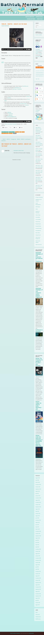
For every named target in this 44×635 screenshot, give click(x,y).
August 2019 (38, 553)
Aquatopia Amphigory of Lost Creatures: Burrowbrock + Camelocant (39, 257)
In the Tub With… (38, 219)
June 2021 (37, 524)
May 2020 (37, 544)
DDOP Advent (38, 206)
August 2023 (38, 509)
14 (39, 72)
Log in (37, 612)
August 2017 (38, 575)
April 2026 (37, 480)
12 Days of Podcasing (39, 197)
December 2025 (38, 484)
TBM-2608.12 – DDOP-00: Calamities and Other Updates (39, 144)
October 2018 (38, 562)
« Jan (36, 78)
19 (37, 74)
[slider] (29, 49)
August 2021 (38, 522)
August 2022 (38, 515)
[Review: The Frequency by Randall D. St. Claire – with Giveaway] (39, 375)
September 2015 (38, 589)
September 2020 (38, 535)
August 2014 (38, 598)
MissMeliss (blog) (39, 16)
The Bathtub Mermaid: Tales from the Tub (39, 51)
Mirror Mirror (38, 232)
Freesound (26, 105)
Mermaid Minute (38, 226)
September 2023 (38, 506)
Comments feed (38, 616)
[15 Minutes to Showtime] (39, 336)
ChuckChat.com (25, 86)
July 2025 (37, 493)
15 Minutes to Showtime (39, 330)
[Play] (3, 49)
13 (38, 72)
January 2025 (38, 495)
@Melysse (9, 112)
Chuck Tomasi (17, 131)
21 (39, 74)
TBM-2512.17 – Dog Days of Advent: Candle (39, 187)
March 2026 (38, 482)
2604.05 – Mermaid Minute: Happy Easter (39, 150)
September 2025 (38, 489)
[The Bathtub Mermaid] (22, 14)
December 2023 (38, 502)
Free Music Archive (23, 103)
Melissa (8, 25)
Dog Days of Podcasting (17, 89)
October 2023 (38, 504)
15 (40, 72)
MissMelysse (10, 113)
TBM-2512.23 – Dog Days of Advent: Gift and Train (39, 172)
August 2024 (38, 500)
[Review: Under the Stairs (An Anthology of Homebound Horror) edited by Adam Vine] (39, 457)
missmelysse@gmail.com (11, 116)
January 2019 (38, 555)
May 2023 (37, 511)
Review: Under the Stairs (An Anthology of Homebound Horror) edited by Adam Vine (39, 440)
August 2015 (38, 591)
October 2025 (38, 486)
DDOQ (37, 209)
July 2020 (37, 540)
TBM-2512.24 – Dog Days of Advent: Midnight (39, 160)
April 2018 (37, 569)
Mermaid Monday (38, 228)
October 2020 (38, 533)
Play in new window (8, 124)
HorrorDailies (38, 217)
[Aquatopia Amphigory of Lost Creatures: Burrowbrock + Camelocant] (39, 269)
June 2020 (37, 542)
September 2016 (38, 582)
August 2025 (38, 491)
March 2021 (38, 529)
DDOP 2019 (23, 131)
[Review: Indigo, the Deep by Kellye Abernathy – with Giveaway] (39, 422)
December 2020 (38, 531)
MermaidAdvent (38, 230)
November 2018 (38, 560)
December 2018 (38, 558)
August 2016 (38, 584)
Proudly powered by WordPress (15, 633)
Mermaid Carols (38, 223)
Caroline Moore (31, 633)
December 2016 (38, 578)
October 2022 (38, 513)
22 (40, 74)
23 (41, 74)
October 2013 (38, 602)
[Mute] (26, 49)
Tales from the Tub (11, 131)
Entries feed (38, 614)
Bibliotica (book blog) (29, 16)
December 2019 (38, 549)
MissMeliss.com (18, 87)
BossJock (28, 96)
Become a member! (39, 34)
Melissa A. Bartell (38, 53)
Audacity (9, 97)
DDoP (20, 131)
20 (38, 74)
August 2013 (38, 604)
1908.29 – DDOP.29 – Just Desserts (24, 139)
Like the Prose (38, 221)
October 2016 (38, 580)
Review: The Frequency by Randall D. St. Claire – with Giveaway (39, 362)
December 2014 (38, 593)
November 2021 (38, 520)
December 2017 (38, 571)
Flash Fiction (10, 133)
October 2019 (38, 551)
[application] (16, 49)
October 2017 (38, 573)
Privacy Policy (40, 19)
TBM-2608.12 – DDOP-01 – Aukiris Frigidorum (38, 137)
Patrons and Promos (31, 19)
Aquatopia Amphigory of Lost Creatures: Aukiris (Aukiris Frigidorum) (39, 293)
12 (37, 72)
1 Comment (14, 133)
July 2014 (37, 600)
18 (36, 74)
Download (14, 124)
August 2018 (38, 564)
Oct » (38, 78)
